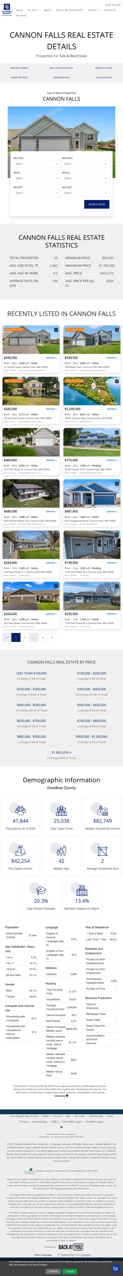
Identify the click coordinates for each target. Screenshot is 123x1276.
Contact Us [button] (109, 10)
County (57, 1116)
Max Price (67, 158)
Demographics (61, 77)
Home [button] (19, 10)
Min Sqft (18, 187)
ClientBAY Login (72, 1121)
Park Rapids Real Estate (24, 1116)
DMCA (55, 1121)
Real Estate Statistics (61, 68)
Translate (85, 1254)
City (68, 1116)
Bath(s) (66, 172)
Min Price (19, 158)
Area (110, 1116)
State (45, 1116)
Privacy (24, 1121)
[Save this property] (56, 330)
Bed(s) (17, 172)
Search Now (97, 204)
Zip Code (79, 1116)
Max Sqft (67, 187)
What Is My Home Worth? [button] (69, 10)
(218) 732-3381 (113, 4)
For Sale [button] (32, 10)
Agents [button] (47, 10)
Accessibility (40, 1121)
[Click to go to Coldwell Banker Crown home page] (7, 9)
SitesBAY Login (94, 1121)
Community (96, 1116)
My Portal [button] (21, 15)
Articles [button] (92, 10)
